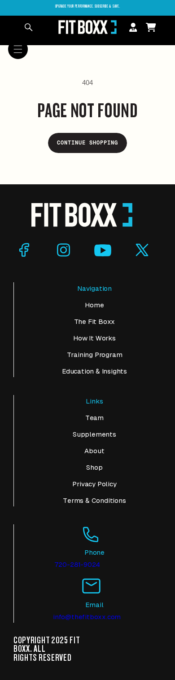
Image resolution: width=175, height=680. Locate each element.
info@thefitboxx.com (87, 616)
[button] (18, 49)
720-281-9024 (77, 564)
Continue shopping (87, 143)
